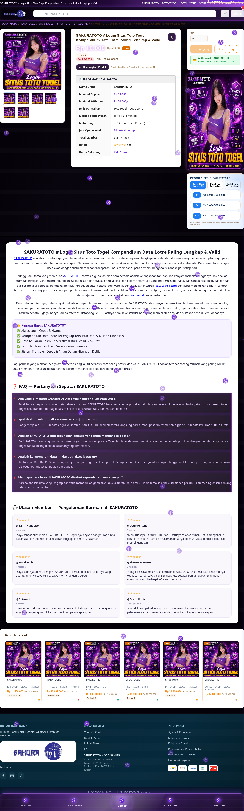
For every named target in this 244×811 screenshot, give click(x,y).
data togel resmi (166, 285)
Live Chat (218, 805)
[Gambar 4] (51, 99)
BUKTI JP (170, 805)
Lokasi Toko (91, 743)
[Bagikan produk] (172, 37)
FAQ (87, 749)
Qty (192, 33)
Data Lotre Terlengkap (215, 185)
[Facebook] (3, 775)
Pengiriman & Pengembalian (185, 749)
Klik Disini (120, 152)
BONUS (25, 805)
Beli (220, 49)
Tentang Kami (92, 732)
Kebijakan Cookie (178, 743)
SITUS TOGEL (207, 3)
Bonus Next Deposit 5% (198, 185)
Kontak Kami (92, 738)
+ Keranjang (201, 49)
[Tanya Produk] (233, 49)
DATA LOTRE (188, 3)
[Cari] (38, 14)
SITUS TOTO (63, 24)
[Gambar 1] (9, 99)
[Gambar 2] (23, 99)
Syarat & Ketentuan (180, 732)
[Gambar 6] (23, 113)
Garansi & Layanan (179, 760)
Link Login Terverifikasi (232, 185)
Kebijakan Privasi (178, 738)
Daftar (122, 805)
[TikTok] (21, 775)
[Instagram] (12, 775)
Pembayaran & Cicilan (181, 754)
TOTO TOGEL (170, 3)
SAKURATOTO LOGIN (231, 3)
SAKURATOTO (150, 3)
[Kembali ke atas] (235, 791)
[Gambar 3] (37, 99)
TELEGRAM (74, 805)
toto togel (137, 295)
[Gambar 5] (9, 113)
